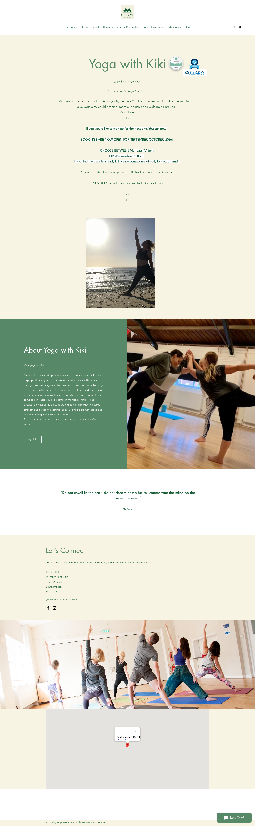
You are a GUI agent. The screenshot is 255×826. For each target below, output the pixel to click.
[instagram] (239, 27)
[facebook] (234, 27)
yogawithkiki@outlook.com (145, 183)
